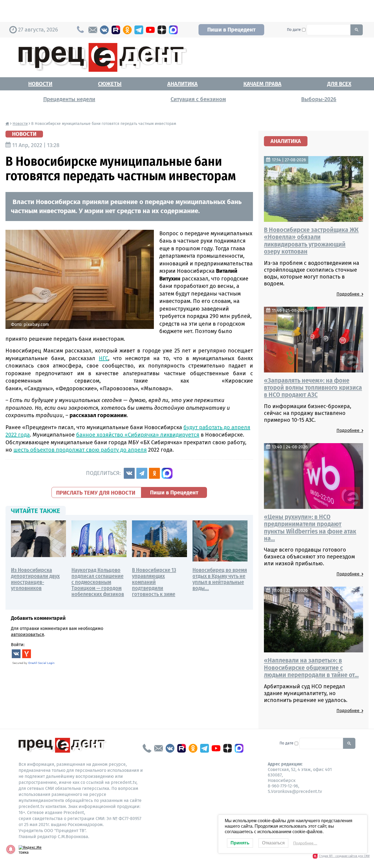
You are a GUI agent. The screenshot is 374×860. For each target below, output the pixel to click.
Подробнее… (305, 843)
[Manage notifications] (10, 849)
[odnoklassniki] (127, 29)
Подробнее (349, 294)
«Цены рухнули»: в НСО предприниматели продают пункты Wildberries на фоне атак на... (310, 527)
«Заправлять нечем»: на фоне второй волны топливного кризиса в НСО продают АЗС (313, 388)
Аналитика (182, 84)
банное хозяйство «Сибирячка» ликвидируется (137, 434)
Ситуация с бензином (198, 99)
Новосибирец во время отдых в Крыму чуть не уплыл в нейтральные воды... (219, 579)
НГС (103, 358)
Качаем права (262, 84)
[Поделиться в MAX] (167, 473)
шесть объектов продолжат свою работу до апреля (80, 449)
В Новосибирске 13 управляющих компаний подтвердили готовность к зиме (154, 582)
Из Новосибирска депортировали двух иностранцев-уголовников (35, 579)
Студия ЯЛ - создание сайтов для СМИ (344, 856)
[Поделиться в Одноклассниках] (154, 473)
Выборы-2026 (318, 99)
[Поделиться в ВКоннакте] (129, 473)
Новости (40, 84)
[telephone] (147, 748)
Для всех (339, 84)
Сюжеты (110, 84)
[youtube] (150, 29)
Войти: (18, 644)
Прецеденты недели (69, 99)
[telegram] (138, 29)
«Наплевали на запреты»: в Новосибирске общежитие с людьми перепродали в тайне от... (311, 668)
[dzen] (161, 29)
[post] (92, 29)
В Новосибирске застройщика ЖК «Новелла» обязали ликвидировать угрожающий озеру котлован (311, 240)
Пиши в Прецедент (231, 29)
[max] (173, 29)
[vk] (104, 29)
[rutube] (115, 29)
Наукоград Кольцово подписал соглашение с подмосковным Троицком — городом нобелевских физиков (97, 582)
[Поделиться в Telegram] (141, 473)
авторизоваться (27, 634)
